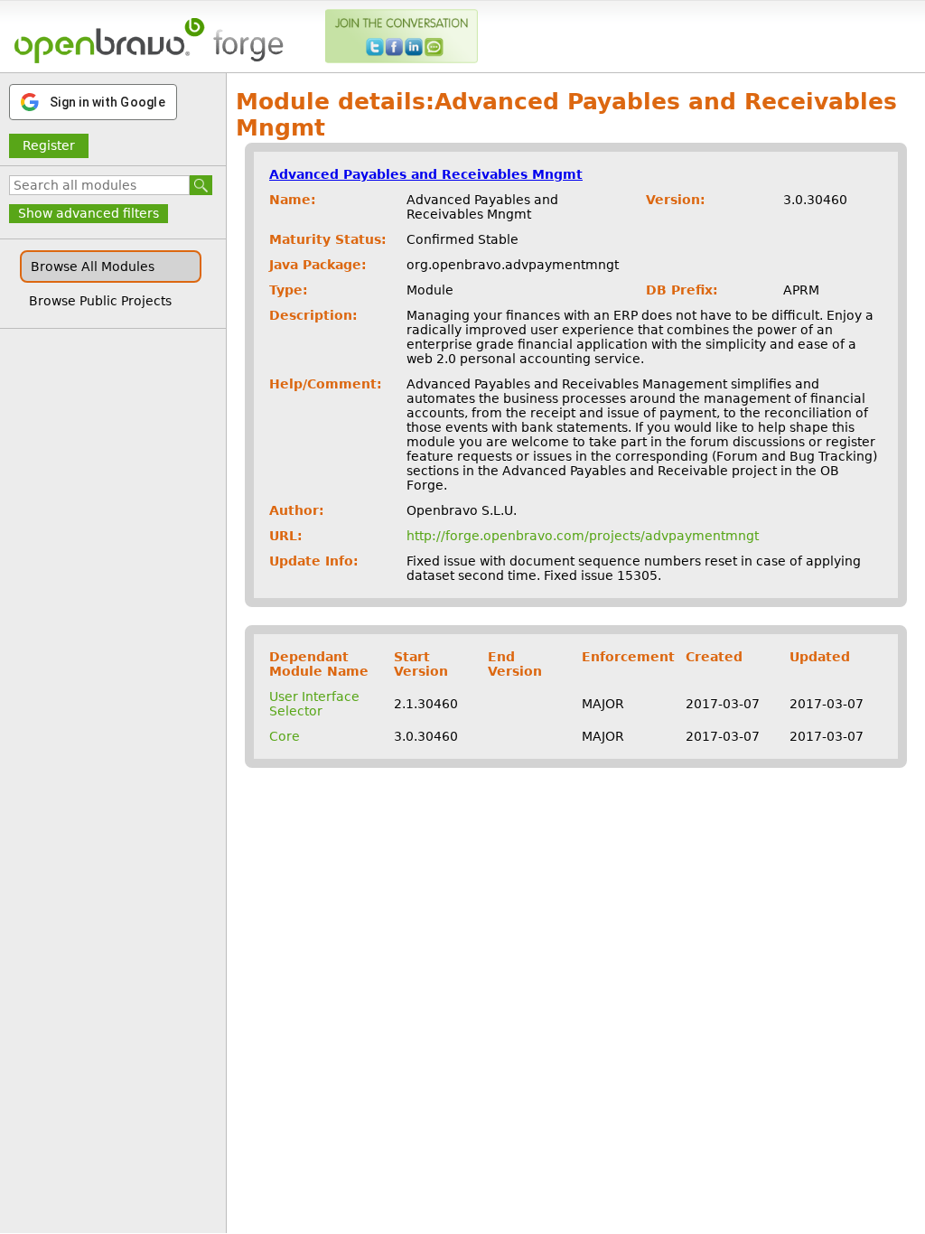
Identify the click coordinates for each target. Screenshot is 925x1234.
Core (284, 736)
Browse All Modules (92, 266)
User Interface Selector (314, 703)
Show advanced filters (88, 213)
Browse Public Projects (100, 301)
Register (49, 145)
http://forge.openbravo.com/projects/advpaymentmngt (582, 535)
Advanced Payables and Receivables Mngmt (426, 174)
